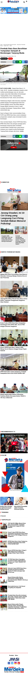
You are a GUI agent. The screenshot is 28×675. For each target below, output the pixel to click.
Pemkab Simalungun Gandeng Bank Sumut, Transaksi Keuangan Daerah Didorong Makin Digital (20, 240)
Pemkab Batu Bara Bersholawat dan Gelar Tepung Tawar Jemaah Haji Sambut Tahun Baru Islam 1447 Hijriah (17, 597)
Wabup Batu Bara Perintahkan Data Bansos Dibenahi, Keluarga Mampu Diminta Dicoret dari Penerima (13, 276)
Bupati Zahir (6, 45)
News (11, 45)
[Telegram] (14, 61)
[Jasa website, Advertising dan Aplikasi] (14, 151)
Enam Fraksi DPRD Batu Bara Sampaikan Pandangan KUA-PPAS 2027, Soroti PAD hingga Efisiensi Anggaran (12, 324)
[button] (26, 0)
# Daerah (3, 516)
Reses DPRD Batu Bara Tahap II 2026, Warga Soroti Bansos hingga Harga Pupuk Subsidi (13, 349)
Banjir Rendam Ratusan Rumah (10, 44)
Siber (16, 655)
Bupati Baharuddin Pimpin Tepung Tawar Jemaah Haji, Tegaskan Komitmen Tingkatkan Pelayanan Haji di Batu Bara (17, 606)
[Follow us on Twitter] (12, 663)
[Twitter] (23, 61)
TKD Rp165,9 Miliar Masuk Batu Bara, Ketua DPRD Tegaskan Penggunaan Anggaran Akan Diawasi (13, 300)
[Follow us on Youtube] (18, 663)
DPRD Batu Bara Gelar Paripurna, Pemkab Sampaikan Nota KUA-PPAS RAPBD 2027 (17, 543)
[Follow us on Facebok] (9, 663)
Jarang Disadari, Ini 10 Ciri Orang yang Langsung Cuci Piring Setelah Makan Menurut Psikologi (13, 218)
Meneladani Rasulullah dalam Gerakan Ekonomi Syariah (20, 508)
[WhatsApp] (17, 61)
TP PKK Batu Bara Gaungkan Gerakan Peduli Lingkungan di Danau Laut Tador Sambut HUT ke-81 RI (17, 561)
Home (1, 44)
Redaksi (11, 655)
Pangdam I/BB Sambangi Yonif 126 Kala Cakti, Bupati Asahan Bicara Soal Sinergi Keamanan (6, 238)
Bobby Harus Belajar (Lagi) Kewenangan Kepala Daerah (6, 508)
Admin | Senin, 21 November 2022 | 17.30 (8, 56)
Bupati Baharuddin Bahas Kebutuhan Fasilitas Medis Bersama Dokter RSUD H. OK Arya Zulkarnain (13, 396)
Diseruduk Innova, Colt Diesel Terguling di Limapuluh (16, 587)
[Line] (20, 61)
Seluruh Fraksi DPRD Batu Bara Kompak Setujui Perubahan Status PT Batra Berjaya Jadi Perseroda (17, 570)
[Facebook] (26, 61)
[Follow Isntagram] (15, 663)
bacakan (4, 58)
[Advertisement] (14, 28)
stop (10, 58)
